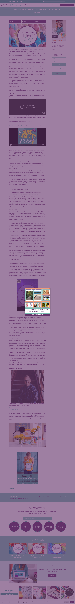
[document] (37, 302)
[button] (49, 288)
